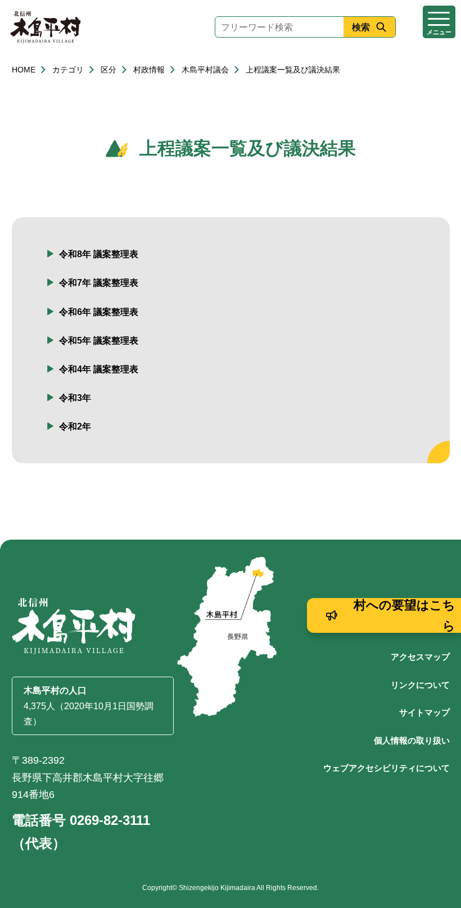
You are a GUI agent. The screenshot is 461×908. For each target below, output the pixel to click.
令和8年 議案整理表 (98, 254)
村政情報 (149, 69)
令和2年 (75, 426)
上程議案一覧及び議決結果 (293, 69)
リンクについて (420, 685)
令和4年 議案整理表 (98, 369)
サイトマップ (424, 712)
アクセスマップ (420, 656)
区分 (108, 69)
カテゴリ (68, 69)
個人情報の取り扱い (412, 740)
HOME (23, 69)
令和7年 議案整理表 (98, 283)
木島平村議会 (205, 69)
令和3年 (75, 398)
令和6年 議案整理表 (98, 312)
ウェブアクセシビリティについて (386, 768)
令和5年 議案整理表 (98, 340)
